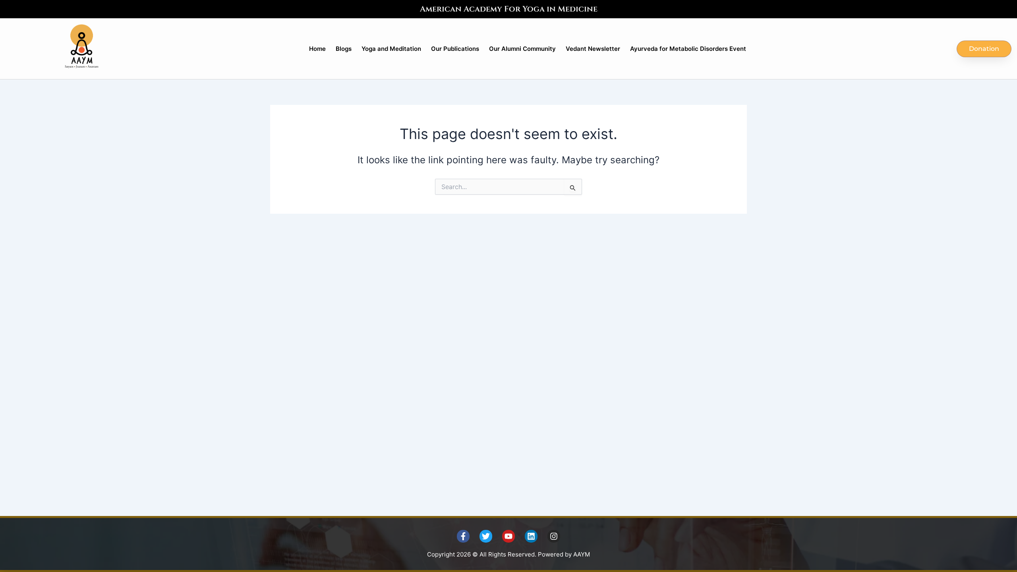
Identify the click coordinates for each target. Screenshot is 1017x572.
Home (317, 48)
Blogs (344, 48)
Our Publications (455, 48)
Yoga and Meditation (391, 48)
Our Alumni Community (522, 48)
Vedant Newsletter (593, 48)
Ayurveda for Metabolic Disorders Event (688, 48)
